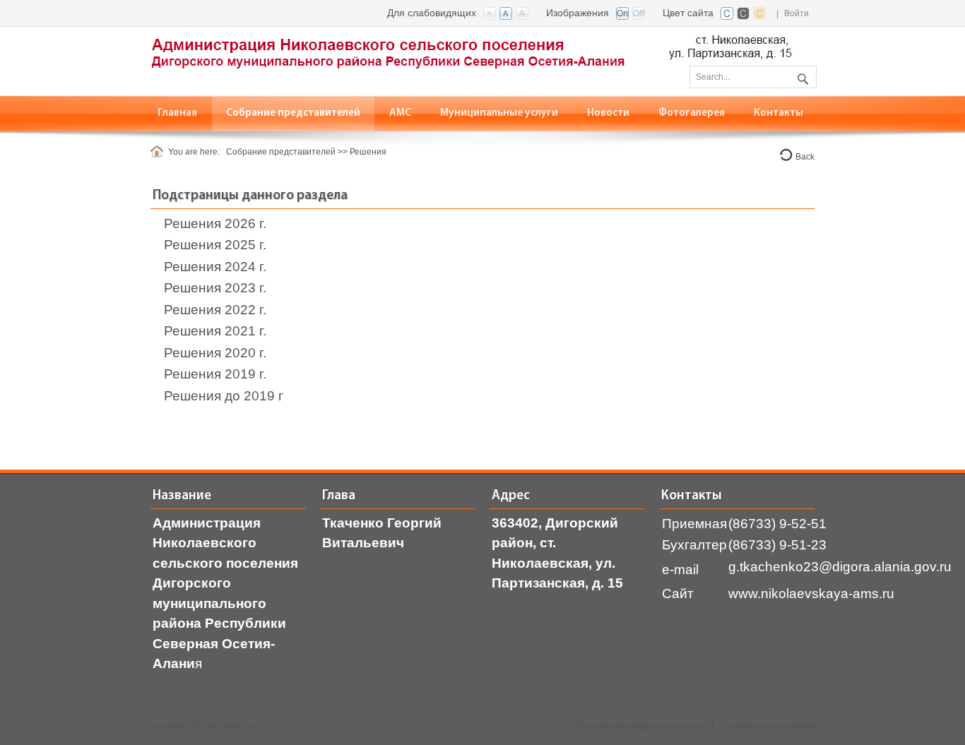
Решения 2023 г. (215, 287)
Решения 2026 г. (215, 223)
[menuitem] (293, 113)
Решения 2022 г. (215, 309)
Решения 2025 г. (215, 244)
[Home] (159, 151)
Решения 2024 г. (215, 266)
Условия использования (769, 726)
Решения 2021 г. (215, 330)
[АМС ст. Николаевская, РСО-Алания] (472, 60)
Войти (796, 13)
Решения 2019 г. (215, 373)
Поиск (801, 76)
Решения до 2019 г (223, 395)
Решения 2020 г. (215, 352)
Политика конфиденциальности (639, 726)
